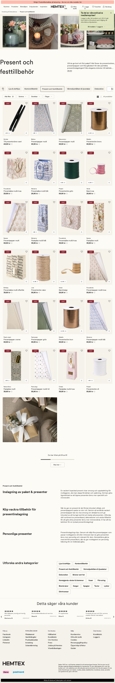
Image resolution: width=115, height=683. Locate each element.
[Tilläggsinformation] (11, 144)
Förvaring (101, 580)
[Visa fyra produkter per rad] (98, 96)
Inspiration (43, 7)
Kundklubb (52, 637)
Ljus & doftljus (14, 89)
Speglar (86, 586)
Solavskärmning (31, 645)
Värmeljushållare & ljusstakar (78, 89)
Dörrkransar (64, 592)
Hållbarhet (52, 634)
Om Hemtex (53, 640)
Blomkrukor (63, 586)
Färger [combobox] (47, 96)
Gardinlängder (30, 637)
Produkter (14, 7)
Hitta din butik (76, 637)
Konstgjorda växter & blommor (71, 580)
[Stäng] (111, 13)
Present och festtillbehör (52, 89)
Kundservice (75, 634)
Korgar (76, 586)
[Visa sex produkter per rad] (101, 96)
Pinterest (6, 643)
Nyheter (7, 7)
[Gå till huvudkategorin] (3, 89)
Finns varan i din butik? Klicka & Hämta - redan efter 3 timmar (57, 2)
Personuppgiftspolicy (79, 643)
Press (50, 643)
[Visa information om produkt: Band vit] (22, 425)
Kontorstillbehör (31, 89)
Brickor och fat (79, 575)
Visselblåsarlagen (54, 648)
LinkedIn (6, 640)
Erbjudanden (33, 7)
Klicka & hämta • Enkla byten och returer (57, 680)
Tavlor (96, 586)
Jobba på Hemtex (55, 645)
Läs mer (69, 70)
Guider (73, 648)
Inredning (29, 643)
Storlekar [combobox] (34, 96)
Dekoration (99, 89)
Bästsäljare (24, 7)
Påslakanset (29, 634)
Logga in (96, 637)
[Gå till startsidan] (57, 6)
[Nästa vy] (109, 89)
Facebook (6, 634)
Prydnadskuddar (31, 640)
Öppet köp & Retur (78, 645)
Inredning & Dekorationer (9, 12)
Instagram (6, 637)
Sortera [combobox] (21, 96)
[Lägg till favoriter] (26, 103)
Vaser (90, 580)
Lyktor (106, 586)
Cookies (74, 640)
